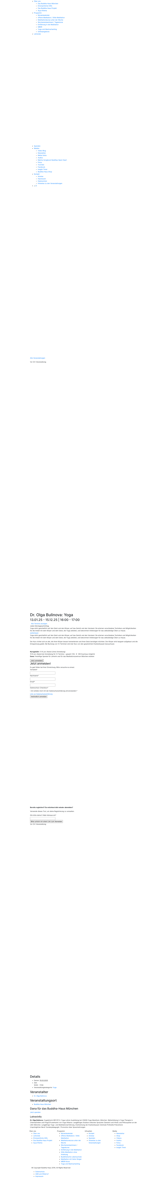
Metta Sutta (42, 155)
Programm (38, 13)
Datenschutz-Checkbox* (39, 688)
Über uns (37, 1)
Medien (36, 148)
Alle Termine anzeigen (39, 624)
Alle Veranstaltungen (37, 358)
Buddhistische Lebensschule (71, 1157)
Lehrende (37, 34)
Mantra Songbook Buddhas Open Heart (52, 160)
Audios (40, 158)
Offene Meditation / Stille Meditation (51, 18)
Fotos (40, 162)
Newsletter (42, 153)
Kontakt (37, 174)
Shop (118, 1136)
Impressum (42, 179)
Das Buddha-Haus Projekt (47, 8)
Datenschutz (42, 181)
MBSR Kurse (65, 1161)
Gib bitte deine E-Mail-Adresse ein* (43, 815)
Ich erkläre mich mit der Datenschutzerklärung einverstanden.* (54, 691)
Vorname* (33, 670)
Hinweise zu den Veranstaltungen (50, 183)
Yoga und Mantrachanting (47, 29)
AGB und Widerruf (42, 1174)
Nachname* (34, 676)
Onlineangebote (43, 32)
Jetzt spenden (35, 1112)
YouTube (41, 165)
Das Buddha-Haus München (48, 3)
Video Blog (42, 151)
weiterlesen (34, 633)
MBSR (40, 27)
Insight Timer (42, 169)
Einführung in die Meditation (48, 25)
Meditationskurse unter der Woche (50, 20)
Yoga (54, 1087)
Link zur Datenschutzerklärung (41, 694)
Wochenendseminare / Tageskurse (50, 22)
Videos (118, 1138)
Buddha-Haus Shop (45, 172)
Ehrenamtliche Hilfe (45, 6)
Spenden (37, 146)
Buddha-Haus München (42, 1104)
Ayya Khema (42, 10)
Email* (32, 682)
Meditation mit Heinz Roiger (71, 1159)
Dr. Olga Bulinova (40, 1096)
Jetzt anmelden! (37, 661)
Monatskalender (44, 15)
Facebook (41, 167)
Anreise (40, 176)
